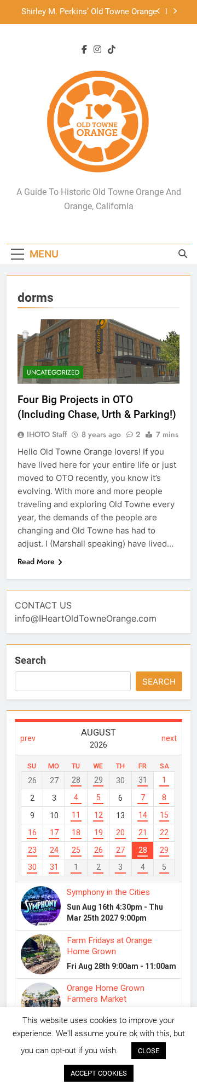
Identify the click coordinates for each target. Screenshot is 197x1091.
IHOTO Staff (47, 434)
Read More (36, 561)
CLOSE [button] (148, 1051)
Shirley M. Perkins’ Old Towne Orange (89, 12)
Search (30, 660)
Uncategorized (53, 372)
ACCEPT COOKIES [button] (99, 1073)
